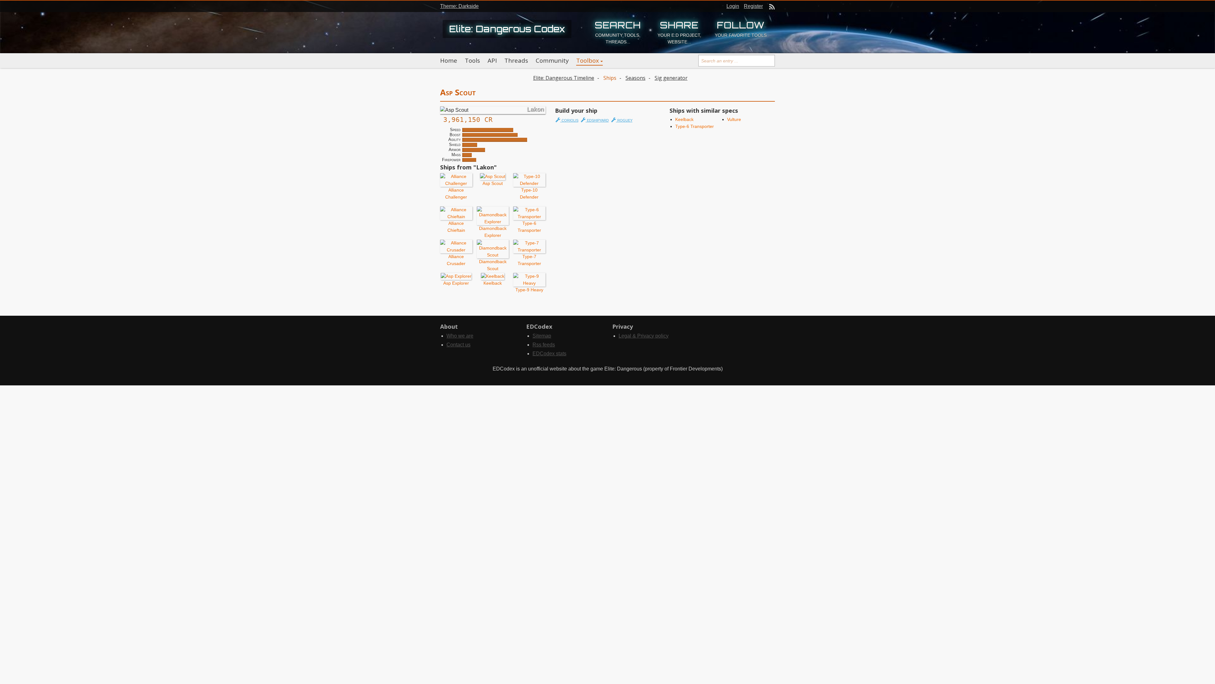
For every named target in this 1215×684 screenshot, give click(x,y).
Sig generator (671, 77)
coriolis (569, 120)
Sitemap (542, 336)
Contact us (458, 344)
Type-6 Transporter (529, 226)
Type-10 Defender (529, 193)
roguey (624, 120)
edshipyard (597, 120)
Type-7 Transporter (529, 260)
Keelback (684, 119)
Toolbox (587, 60)
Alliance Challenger (456, 193)
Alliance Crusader (456, 260)
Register (753, 6)
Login (732, 6)
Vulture (734, 119)
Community (552, 60)
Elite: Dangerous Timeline (563, 77)
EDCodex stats (549, 353)
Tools (472, 60)
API (492, 60)
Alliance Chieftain (456, 226)
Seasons (635, 77)
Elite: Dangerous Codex (507, 29)
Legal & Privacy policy (644, 336)
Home (448, 60)
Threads (516, 60)
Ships (609, 77)
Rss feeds (544, 344)
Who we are (459, 336)
